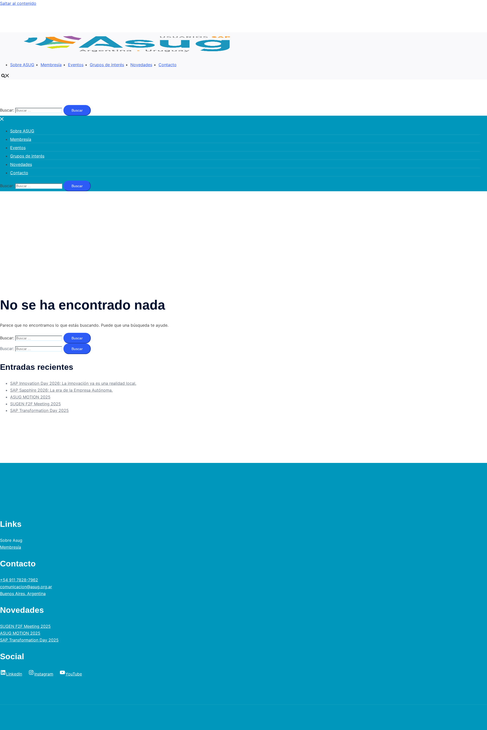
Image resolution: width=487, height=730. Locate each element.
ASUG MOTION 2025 (30, 396)
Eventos (75, 64)
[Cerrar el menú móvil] (2, 118)
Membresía (51, 64)
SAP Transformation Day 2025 (39, 410)
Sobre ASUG (22, 64)
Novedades (141, 64)
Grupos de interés (107, 64)
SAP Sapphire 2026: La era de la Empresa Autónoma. (61, 390)
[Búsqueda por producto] (5, 75)
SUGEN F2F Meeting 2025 (35, 403)
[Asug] (130, 53)
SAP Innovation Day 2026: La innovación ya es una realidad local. (73, 383)
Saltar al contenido (18, 3)
